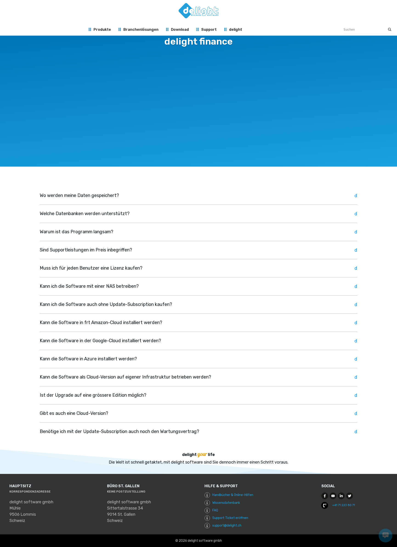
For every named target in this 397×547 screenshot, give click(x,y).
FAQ (215, 510)
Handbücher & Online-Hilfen (232, 495)
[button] (198, 196)
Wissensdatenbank (226, 503)
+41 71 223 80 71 (343, 505)
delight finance (198, 41)
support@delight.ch (226, 525)
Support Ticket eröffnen (230, 518)
